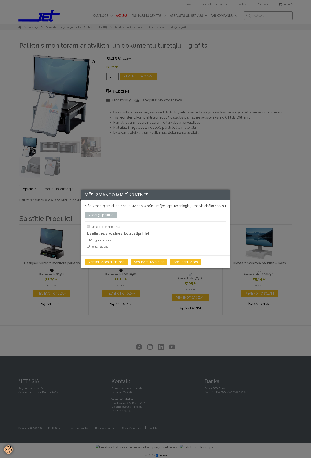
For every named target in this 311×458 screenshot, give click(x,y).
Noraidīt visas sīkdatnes (106, 262)
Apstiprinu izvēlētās (149, 262)
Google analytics (100, 240)
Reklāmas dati (99, 246)
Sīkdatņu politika (100, 215)
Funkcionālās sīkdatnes (105, 226)
